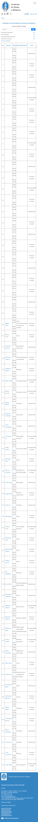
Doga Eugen (8, 482)
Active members (5, 41)
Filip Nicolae (8, 516)
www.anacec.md (5, 814)
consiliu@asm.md (10, 796)
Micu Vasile (8, 584)
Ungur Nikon (8, 764)
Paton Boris (8, 663)
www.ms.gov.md (5, 809)
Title (31, 45)
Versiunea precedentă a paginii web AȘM (12, 785)
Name (8, 45)
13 (34, 36)
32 (34, 38)
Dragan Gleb (8, 493)
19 (34, 34)
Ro (31, 14)
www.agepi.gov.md (6, 815)
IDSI (9, 802)
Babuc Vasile (8, 381)
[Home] (5, 6)
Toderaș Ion (8, 742)
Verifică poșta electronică (11, 818)
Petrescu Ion (8, 674)
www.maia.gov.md (6, 811)
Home (2, 18)
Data (14, 45)
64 (34, 32)
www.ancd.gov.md (6, 812)
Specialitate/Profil (21, 45)
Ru (36, 14)
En (33, 14)
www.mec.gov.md (6, 808)
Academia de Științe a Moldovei (16, 7)
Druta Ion (7, 505)
